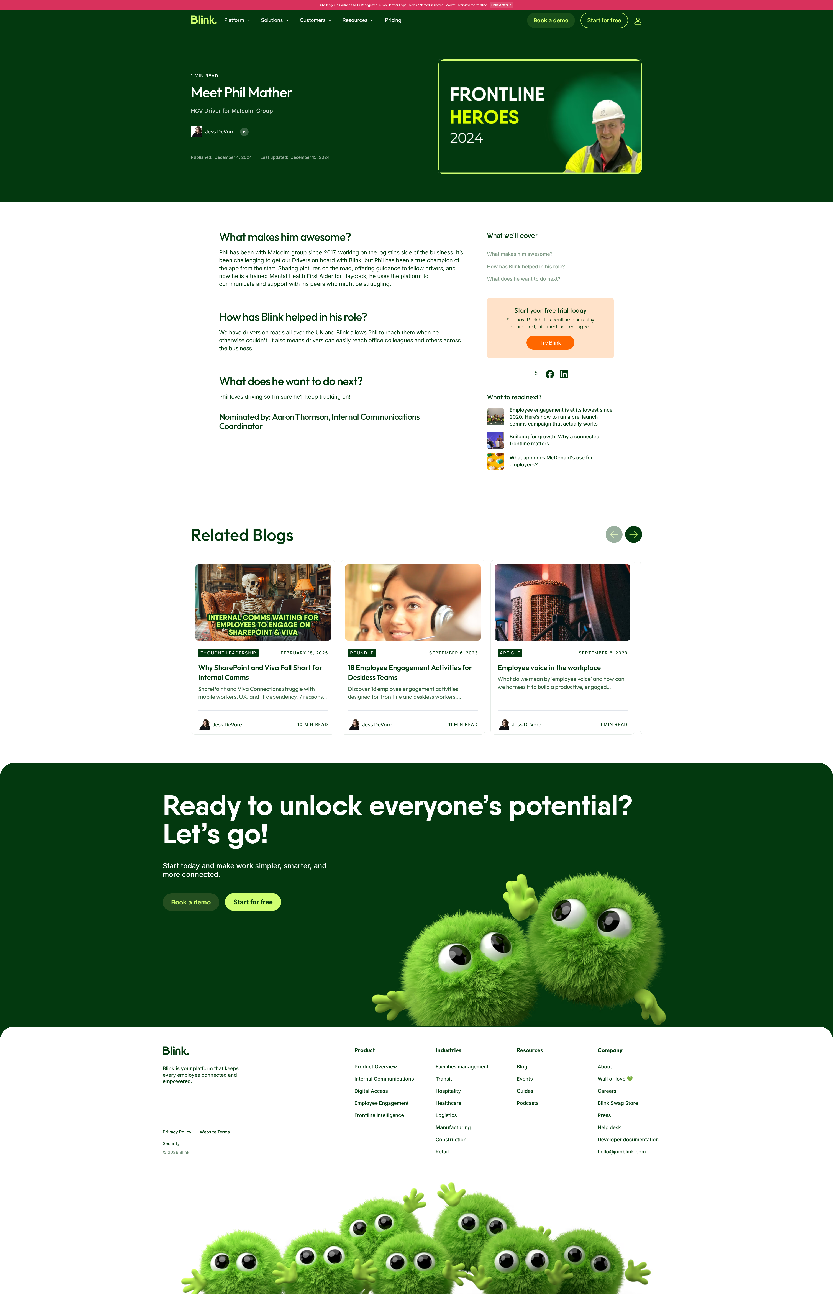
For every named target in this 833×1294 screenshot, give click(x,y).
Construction (451, 1139)
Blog (522, 1067)
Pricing (393, 20)
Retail (442, 1152)
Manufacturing (453, 1127)
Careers (607, 1091)
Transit (444, 1079)
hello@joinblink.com (622, 1152)
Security (171, 1143)
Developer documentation (628, 1139)
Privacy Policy (177, 1132)
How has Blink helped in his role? (526, 266)
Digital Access (371, 1091)
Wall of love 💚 (615, 1079)
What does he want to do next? (523, 279)
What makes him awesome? (520, 254)
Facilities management (462, 1067)
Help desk (609, 1127)
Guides (525, 1091)
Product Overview (375, 1067)
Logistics (446, 1115)
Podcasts (528, 1103)
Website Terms (215, 1132)
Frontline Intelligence (379, 1115)
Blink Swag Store (618, 1103)
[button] (240, 20)
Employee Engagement (381, 1103)
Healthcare (448, 1103)
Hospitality (448, 1091)
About (605, 1067)
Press (604, 1115)
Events (525, 1079)
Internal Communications (384, 1079)
